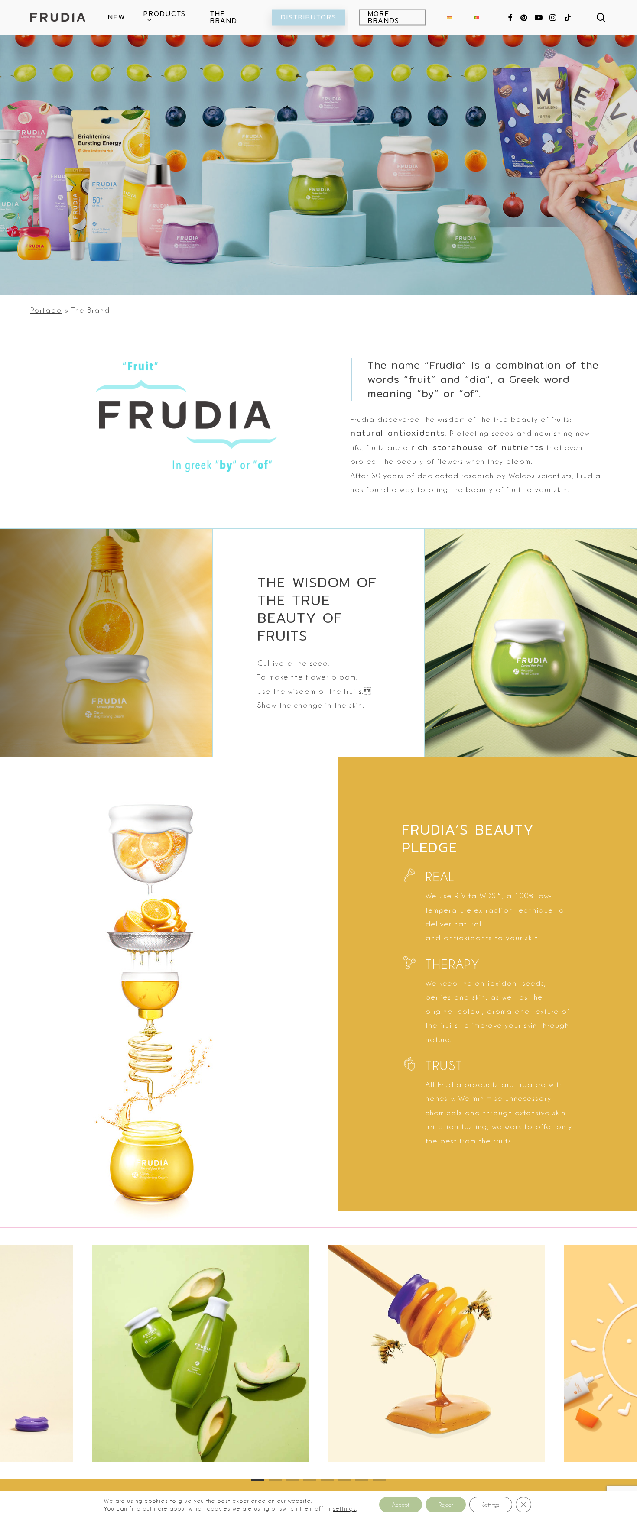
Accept (400, 1505)
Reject (446, 1505)
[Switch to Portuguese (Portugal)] (476, 17)
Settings (490, 1505)
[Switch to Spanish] (449, 17)
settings (344, 1508)
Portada (46, 310)
